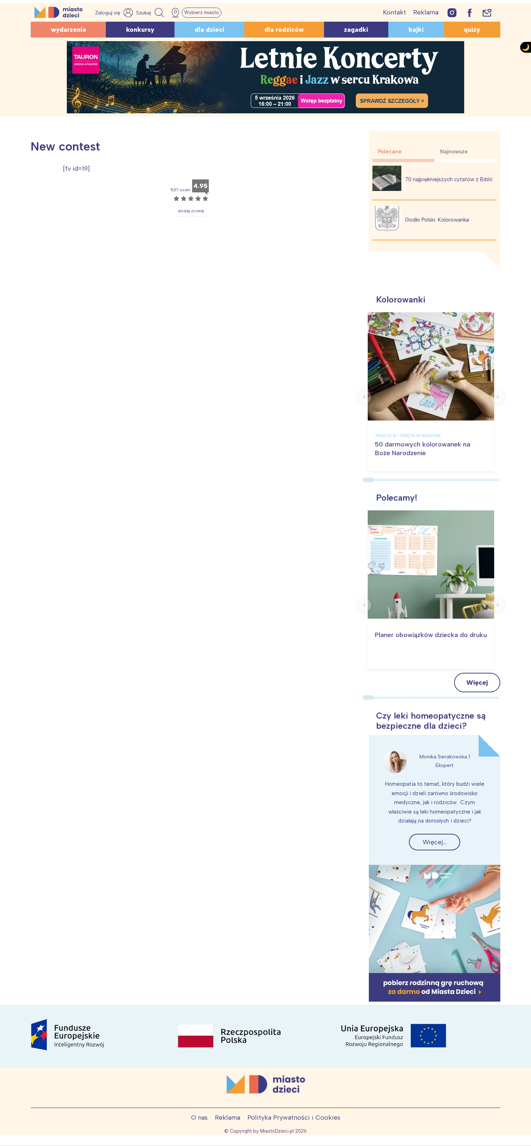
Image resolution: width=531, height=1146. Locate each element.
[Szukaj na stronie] (151, 12)
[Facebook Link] (470, 12)
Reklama (426, 12)
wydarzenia (68, 30)
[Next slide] (497, 397)
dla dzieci (209, 30)
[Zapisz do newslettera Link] (487, 12)
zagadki (356, 30)
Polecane (390, 151)
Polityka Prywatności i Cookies (293, 1117)
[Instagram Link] (452, 12)
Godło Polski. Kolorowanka (437, 220)
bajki (416, 30)
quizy (472, 30)
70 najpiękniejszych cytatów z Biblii (448, 179)
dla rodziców (284, 30)
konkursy (140, 30)
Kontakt (394, 12)
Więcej (477, 683)
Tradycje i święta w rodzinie (408, 435)
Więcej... (434, 842)
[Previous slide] (364, 397)
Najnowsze (454, 151)
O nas (199, 1117)
